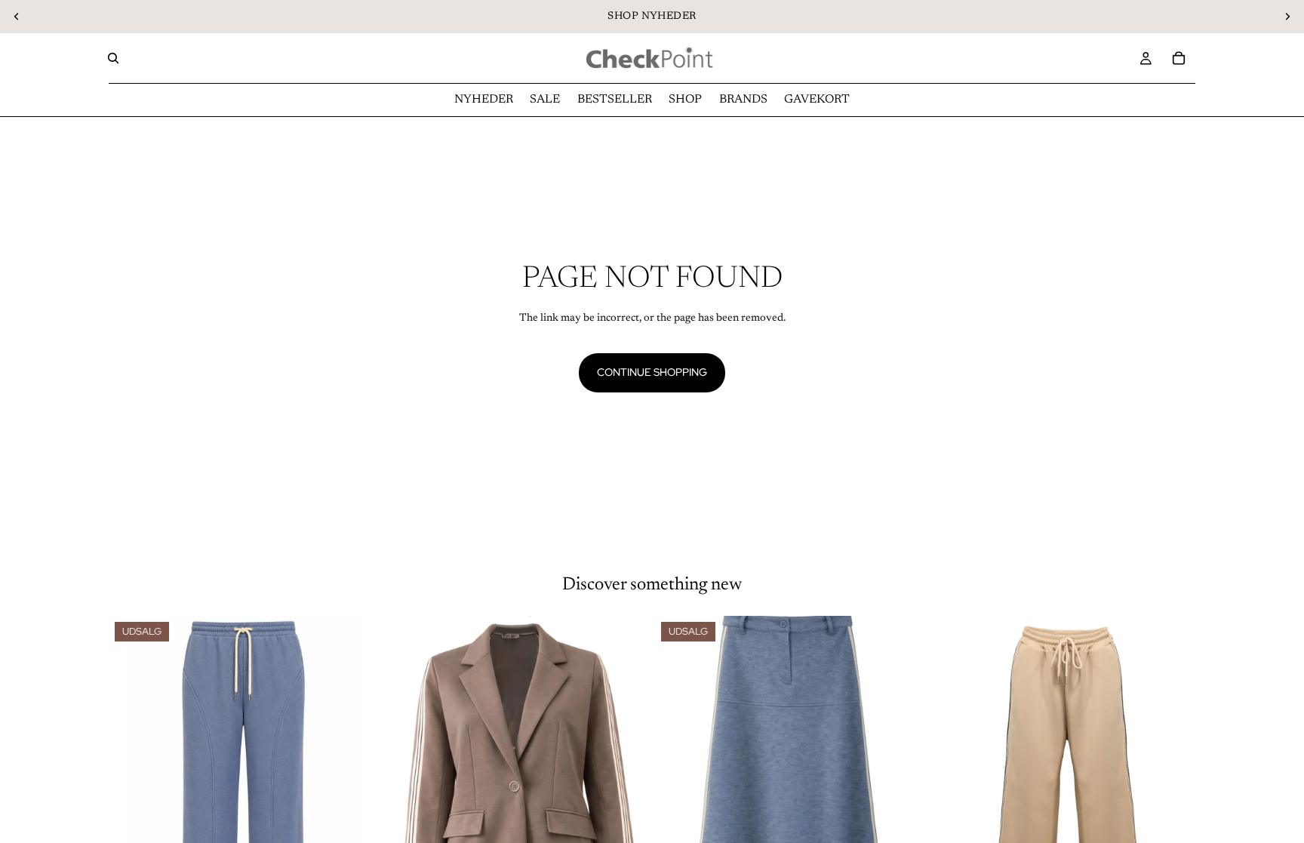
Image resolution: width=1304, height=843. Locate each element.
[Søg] (113, 58)
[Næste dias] (1287, 16)
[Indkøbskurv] (1178, 58)
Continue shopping (652, 372)
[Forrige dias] (16, 16)
